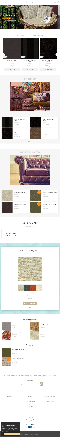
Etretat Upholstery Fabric (18, 358)
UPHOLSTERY (30, 79)
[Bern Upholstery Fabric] (30, 269)
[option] (12, 55)
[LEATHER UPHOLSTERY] (30, 170)
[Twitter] (26, 420)
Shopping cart (30, 406)
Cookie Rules (5, 431)
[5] (6, 361)
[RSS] (34, 420)
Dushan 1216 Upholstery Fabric (48, 120)
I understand (12, 433)
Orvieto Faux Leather (12, 60)
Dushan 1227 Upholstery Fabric (30, 61)
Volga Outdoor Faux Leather (20, 192)
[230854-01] (35, 135)
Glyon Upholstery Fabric (45, 324)
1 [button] (28, 141)
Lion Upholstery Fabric (17, 324)
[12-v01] (34, 326)
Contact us (10, 394)
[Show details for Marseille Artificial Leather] (7, 208)
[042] (30, 48)
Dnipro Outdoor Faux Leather (50, 192)
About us (10, 399)
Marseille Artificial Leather (20, 204)
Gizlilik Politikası (50, 401)
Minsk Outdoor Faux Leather (49, 204)
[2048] (34, 335)
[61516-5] (35, 196)
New (39, 192)
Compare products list (30, 404)
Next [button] (56, 54)
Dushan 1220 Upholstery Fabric (48, 61)
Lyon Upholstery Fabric (17, 333)
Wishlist (30, 409)
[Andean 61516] (6, 352)
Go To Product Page (30, 303)
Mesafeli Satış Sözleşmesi (50, 396)
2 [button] (29, 141)
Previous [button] (3, 54)
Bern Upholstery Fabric (30, 250)
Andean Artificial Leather (18, 349)
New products (10, 396)
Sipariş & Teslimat (50, 399)
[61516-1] (35, 208)
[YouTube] (31, 420)
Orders (30, 396)
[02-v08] (6, 335)
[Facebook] (28, 420)
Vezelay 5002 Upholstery (49, 131)
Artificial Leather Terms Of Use (10, 235)
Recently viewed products (30, 401)
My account (30, 394)
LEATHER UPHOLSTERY (30, 152)
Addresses (30, 399)
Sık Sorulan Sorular (50, 404)
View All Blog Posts (29, 226)
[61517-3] (7, 196)
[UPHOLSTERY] (30, 96)
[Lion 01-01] (6, 326)
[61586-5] (12, 48)
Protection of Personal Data (50, 394)
